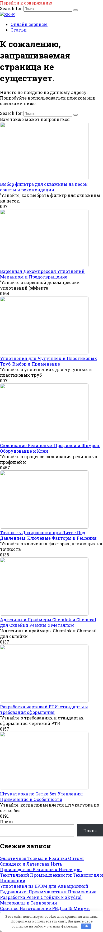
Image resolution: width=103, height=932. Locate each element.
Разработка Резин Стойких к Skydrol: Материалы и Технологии (41, 900)
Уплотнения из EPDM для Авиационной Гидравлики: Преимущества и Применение (48, 888)
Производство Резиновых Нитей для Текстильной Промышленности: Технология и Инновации (51, 875)
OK (85, 926)
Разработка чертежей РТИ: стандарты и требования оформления (44, 709)
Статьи (19, 30)
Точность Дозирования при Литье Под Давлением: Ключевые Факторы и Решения (48, 535)
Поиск (7, 821)
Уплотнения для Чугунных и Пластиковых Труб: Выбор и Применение (48, 361)
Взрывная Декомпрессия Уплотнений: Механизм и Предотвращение (42, 274)
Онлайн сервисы (29, 24)
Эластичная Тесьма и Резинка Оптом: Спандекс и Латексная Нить (42, 861)
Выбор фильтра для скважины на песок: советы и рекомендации (44, 186)
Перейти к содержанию (26, 3)
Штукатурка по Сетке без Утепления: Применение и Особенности (41, 796)
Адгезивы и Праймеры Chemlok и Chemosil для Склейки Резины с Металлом (48, 622)
